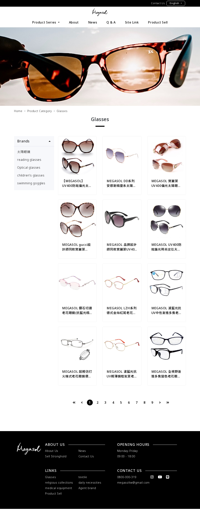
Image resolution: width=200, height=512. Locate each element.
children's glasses (30, 175)
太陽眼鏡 (23, 152)
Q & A (110, 22)
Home (18, 111)
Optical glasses (28, 167)
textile (83, 477)
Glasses (62, 111)
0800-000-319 (126, 477)
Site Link (132, 22)
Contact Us (158, 3)
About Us (51, 451)
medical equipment (58, 488)
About (74, 22)
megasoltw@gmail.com (133, 482)
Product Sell (158, 22)
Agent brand (87, 488)
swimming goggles (31, 183)
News (92, 22)
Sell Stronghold (56, 456)
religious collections (59, 482)
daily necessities (90, 482)
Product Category (39, 111)
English (175, 3)
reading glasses (29, 159)
